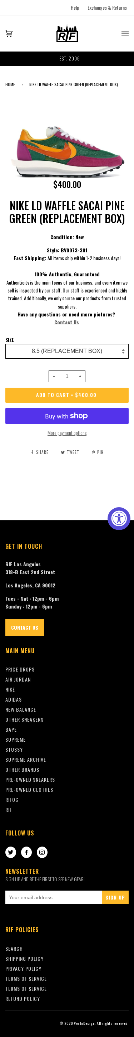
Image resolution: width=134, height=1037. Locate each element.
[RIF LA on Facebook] (26, 853)
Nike (10, 689)
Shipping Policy (24, 958)
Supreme (15, 739)
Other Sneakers (24, 719)
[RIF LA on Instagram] (42, 853)
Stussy (14, 749)
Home (10, 84)
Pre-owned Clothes (29, 789)
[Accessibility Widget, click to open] (119, 518)
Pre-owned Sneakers (30, 779)
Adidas (13, 699)
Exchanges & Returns (107, 7)
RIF (8, 809)
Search (14, 948)
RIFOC (12, 799)
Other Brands (22, 769)
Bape (11, 729)
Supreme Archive (25, 759)
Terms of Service (26, 988)
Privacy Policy (23, 968)
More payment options (67, 432)
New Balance (20, 709)
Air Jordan (18, 679)
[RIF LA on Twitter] (10, 853)
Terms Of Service (26, 978)
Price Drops (20, 669)
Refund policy (22, 998)
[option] (67, 58)
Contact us (24, 627)
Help (75, 7)
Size (9, 339)
